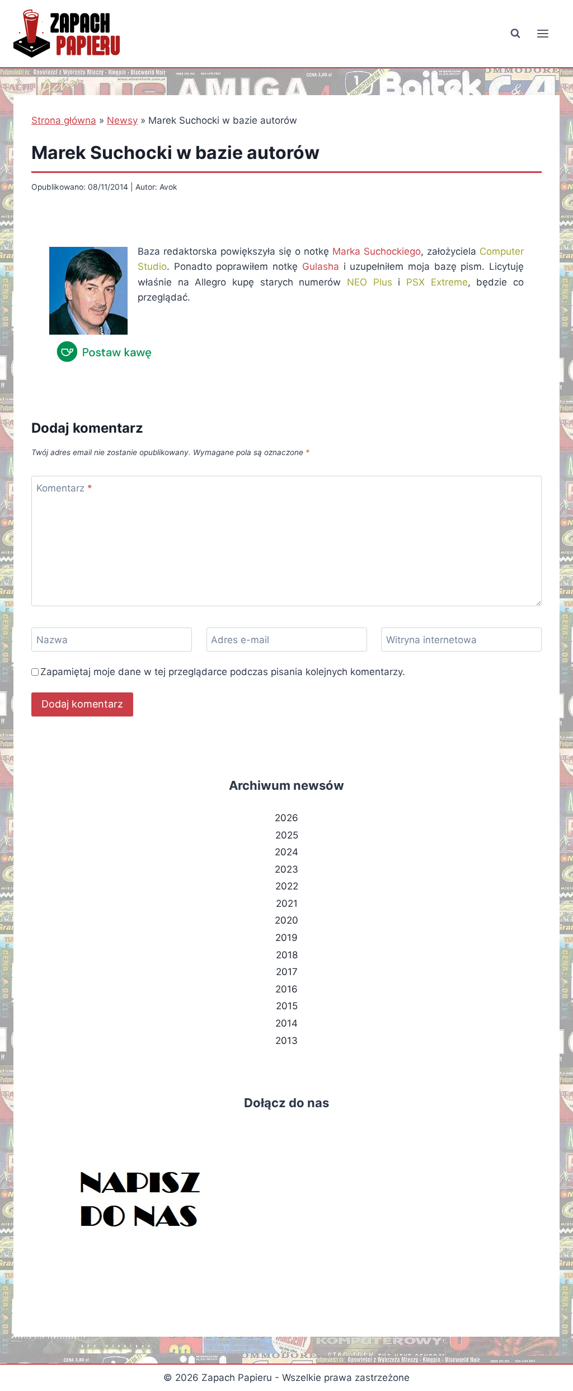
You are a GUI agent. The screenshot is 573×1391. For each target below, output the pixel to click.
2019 (286, 937)
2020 (286, 920)
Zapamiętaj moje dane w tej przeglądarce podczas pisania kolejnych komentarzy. (222, 671)
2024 (286, 852)
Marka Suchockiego (376, 251)
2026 (286, 817)
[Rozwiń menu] (542, 33)
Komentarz (64, 488)
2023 (286, 869)
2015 (287, 1005)
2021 (287, 903)
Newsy (122, 120)
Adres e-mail (240, 639)
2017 (287, 971)
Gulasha (320, 266)
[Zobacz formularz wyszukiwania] (515, 34)
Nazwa (52, 639)
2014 (286, 1023)
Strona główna (63, 120)
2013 (286, 1040)
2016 (286, 989)
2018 (287, 955)
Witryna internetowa (431, 639)
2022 (286, 886)
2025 (286, 835)
